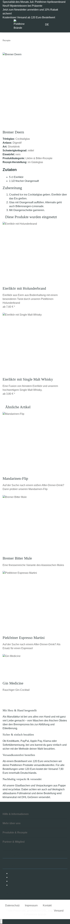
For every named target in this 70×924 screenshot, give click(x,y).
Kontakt (47, 905)
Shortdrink (14, 146)
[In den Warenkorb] (5, 50)
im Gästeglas (35, 162)
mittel (31, 150)
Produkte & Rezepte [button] (15, 832)
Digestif (17, 142)
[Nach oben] (1, 921)
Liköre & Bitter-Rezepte (39, 158)
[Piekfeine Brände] (19, 24)
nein (18, 154)
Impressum (31, 905)
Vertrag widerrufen (16, 893)
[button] (54, 24)
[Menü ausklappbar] (7, 24)
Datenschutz (12, 905)
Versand (58, 910)
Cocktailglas (22, 138)
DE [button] (47, 24)
